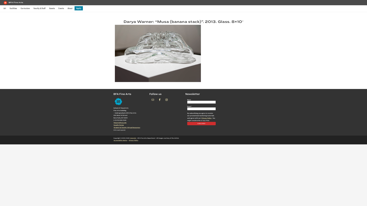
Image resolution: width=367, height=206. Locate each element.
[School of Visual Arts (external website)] (5, 4)
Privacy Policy (206, 118)
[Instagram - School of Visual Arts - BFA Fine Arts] (166, 100)
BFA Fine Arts (16, 2)
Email (189, 106)
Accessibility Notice (120, 140)
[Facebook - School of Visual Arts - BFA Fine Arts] (160, 100)
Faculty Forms (119, 125)
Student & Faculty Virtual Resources (127, 128)
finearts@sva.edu (120, 123)
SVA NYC (133, 138)
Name (189, 100)
